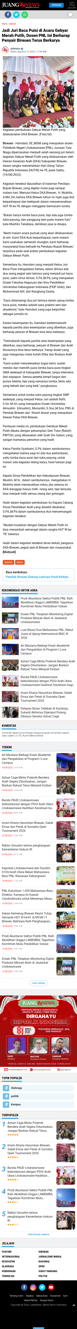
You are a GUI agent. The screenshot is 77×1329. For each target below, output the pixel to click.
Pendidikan (9, 1271)
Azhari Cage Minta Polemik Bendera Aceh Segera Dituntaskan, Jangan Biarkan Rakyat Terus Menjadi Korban (27, 781)
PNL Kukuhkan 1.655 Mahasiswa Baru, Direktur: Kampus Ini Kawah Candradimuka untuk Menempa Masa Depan (27, 895)
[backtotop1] (74, 1305)
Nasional (44, 1261)
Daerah (8, 562)
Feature (7, 1251)
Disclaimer (55, 1296)
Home (4, 24)
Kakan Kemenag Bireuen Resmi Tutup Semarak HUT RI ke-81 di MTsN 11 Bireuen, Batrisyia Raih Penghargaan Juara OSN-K (27, 917)
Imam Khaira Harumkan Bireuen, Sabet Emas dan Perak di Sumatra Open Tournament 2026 (27, 826)
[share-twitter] (16, 14)
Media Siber (42, 1296)
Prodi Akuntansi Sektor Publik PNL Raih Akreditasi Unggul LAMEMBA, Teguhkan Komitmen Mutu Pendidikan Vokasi (28, 940)
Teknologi (8, 1276)
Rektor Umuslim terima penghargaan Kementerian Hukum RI (26, 847)
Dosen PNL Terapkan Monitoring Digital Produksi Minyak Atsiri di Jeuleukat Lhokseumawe (28, 962)
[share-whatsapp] (24, 14)
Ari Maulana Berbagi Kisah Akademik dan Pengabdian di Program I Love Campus (26, 759)
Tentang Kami (16, 1296)
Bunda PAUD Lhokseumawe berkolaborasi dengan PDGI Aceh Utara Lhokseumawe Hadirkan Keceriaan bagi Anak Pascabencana (28, 804)
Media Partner (31, 1300)
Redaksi (30, 1296)
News (20, 562)
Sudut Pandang (47, 1271)
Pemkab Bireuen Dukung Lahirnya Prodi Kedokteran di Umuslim (38, 577)
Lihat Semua (38, 983)
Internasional (11, 1256)
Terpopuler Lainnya (38, 1234)
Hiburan (43, 1251)
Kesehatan (8, 1261)
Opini (41, 1266)
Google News (46, 1300)
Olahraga (16, 1087)
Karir (65, 1296)
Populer (56, 5)
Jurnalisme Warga (49, 1256)
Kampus (16, 1104)
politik (15, 1096)
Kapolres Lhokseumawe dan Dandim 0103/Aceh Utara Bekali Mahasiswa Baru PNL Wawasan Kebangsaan (26, 872)
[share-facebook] (8, 14)
